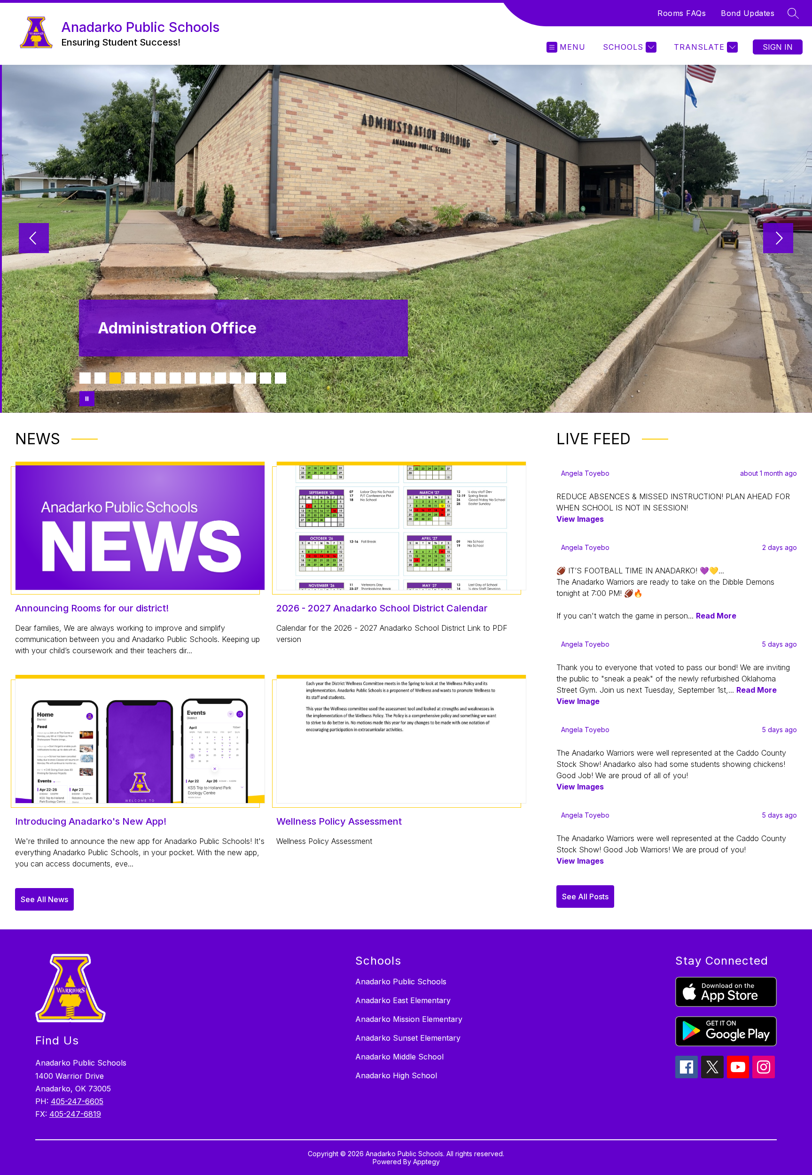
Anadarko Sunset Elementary (408, 1038)
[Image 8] (190, 378)
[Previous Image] (34, 239)
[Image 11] (235, 378)
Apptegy (426, 1162)
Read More (716, 615)
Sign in (778, 47)
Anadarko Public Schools (400, 981)
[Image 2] (100, 378)
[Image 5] (145, 378)
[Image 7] (175, 378)
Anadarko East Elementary (403, 1000)
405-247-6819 (75, 1114)
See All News (44, 899)
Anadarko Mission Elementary (408, 1019)
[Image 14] (280, 378)
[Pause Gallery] (86, 398)
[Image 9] (205, 378)
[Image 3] (115, 378)
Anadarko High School (396, 1075)
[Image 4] (130, 378)
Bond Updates (747, 13)
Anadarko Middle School (399, 1056)
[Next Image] (778, 239)
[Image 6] (160, 378)
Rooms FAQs (681, 13)
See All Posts (585, 896)
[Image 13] (265, 378)
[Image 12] (250, 378)
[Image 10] (220, 378)
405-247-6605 (77, 1101)
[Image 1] (85, 378)
